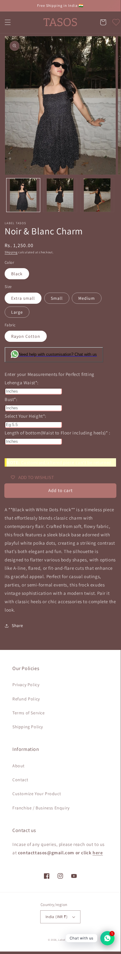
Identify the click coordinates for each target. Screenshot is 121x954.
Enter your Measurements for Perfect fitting (49, 374)
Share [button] (17, 625)
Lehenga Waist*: (22, 383)
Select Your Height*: (25, 416)
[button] (8, 22)
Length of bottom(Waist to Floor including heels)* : (57, 433)
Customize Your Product (36, 793)
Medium (86, 298)
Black (17, 274)
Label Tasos (65, 939)
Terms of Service (28, 713)
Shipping (11, 252)
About (18, 766)
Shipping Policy (27, 727)
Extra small (23, 298)
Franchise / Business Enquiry (41, 808)
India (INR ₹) (56, 916)
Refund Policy (26, 699)
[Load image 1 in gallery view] (23, 195)
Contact (20, 779)
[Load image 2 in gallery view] (60, 195)
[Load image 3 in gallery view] (97, 195)
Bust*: (11, 399)
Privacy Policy (25, 684)
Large (17, 312)
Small (57, 298)
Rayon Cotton (25, 336)
